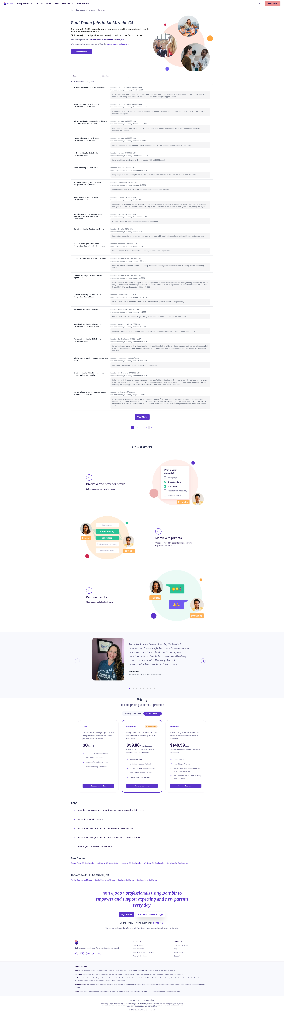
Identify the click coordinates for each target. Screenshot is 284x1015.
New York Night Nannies (115, 984)
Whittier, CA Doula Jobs (154, 863)
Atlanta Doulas (113, 970)
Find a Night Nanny (140, 956)
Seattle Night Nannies (183, 984)
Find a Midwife (138, 949)
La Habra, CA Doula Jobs (107, 863)
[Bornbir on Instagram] (82, 953)
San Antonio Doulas (168, 970)
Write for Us (178, 952)
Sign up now (126, 914)
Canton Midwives (118, 974)
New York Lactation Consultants (152, 978)
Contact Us (159, 922)
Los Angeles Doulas (88, 970)
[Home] (72, 10)
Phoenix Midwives (162, 974)
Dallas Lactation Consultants (115, 981)
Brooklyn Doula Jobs (108, 991)
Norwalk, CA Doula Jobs (131, 863)
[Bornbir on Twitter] (93, 953)
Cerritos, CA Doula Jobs (177, 863)
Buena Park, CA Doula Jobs (82, 863)
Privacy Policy (149, 1000)
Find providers (23, 3)
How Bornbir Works (181, 945)
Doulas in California (126, 880)
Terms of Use (135, 1000)
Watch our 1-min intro (148, 914)
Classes (39, 3)
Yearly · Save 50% (153, 713)
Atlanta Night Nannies (166, 984)
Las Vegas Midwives (148, 974)
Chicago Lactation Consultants (176, 978)
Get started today (98, 786)
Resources (66, 3)
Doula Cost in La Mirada (105, 880)
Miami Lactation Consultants (94, 981)
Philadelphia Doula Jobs (157, 991)
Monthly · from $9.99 (133, 713)
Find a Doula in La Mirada (81, 880)
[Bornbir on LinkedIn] (88, 953)
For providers (83, 3)
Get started (273, 3)
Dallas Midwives (105, 974)
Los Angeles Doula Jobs (124, 991)
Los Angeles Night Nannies (96, 984)
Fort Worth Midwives (132, 974)
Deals (48, 3)
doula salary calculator (117, 44)
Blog (57, 3)
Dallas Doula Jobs (140, 991)
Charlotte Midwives (176, 974)
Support (177, 956)
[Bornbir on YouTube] (99, 953)
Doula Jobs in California (85, 10)
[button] (129, 688)
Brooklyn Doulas (138, 970)
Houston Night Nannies (150, 984)
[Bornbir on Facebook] (76, 953)
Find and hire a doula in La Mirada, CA (107, 39)
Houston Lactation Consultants (129, 978)
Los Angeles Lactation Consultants (105, 978)
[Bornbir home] (8, 3)
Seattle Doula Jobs (173, 991)
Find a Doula (138, 945)
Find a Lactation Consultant (144, 952)
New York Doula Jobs (92, 991)
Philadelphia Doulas (152, 970)
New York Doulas (126, 970)
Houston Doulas (101, 970)
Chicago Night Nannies (132, 984)
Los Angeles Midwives (91, 974)
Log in (260, 3)
